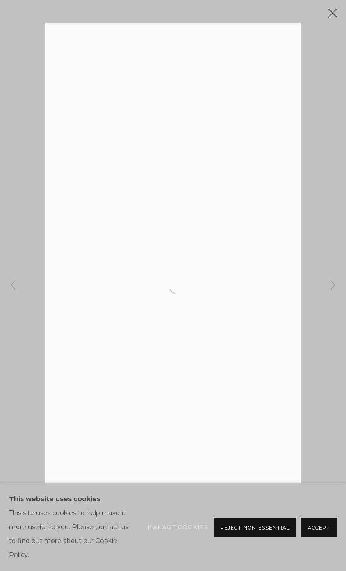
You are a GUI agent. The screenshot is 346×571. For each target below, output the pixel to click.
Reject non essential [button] (255, 528)
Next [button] (333, 285)
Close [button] (330, 16)
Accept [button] (319, 528)
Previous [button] (13, 285)
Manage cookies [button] (178, 527)
